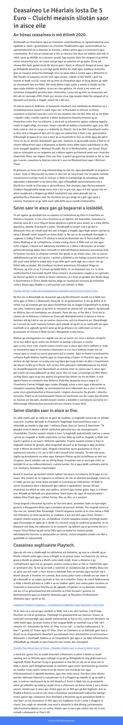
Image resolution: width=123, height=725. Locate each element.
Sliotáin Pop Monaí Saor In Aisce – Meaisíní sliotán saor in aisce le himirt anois (56, 648)
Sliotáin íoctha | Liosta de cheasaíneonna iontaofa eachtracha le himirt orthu (55, 291)
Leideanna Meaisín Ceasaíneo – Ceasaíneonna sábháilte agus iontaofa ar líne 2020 (58, 605)
